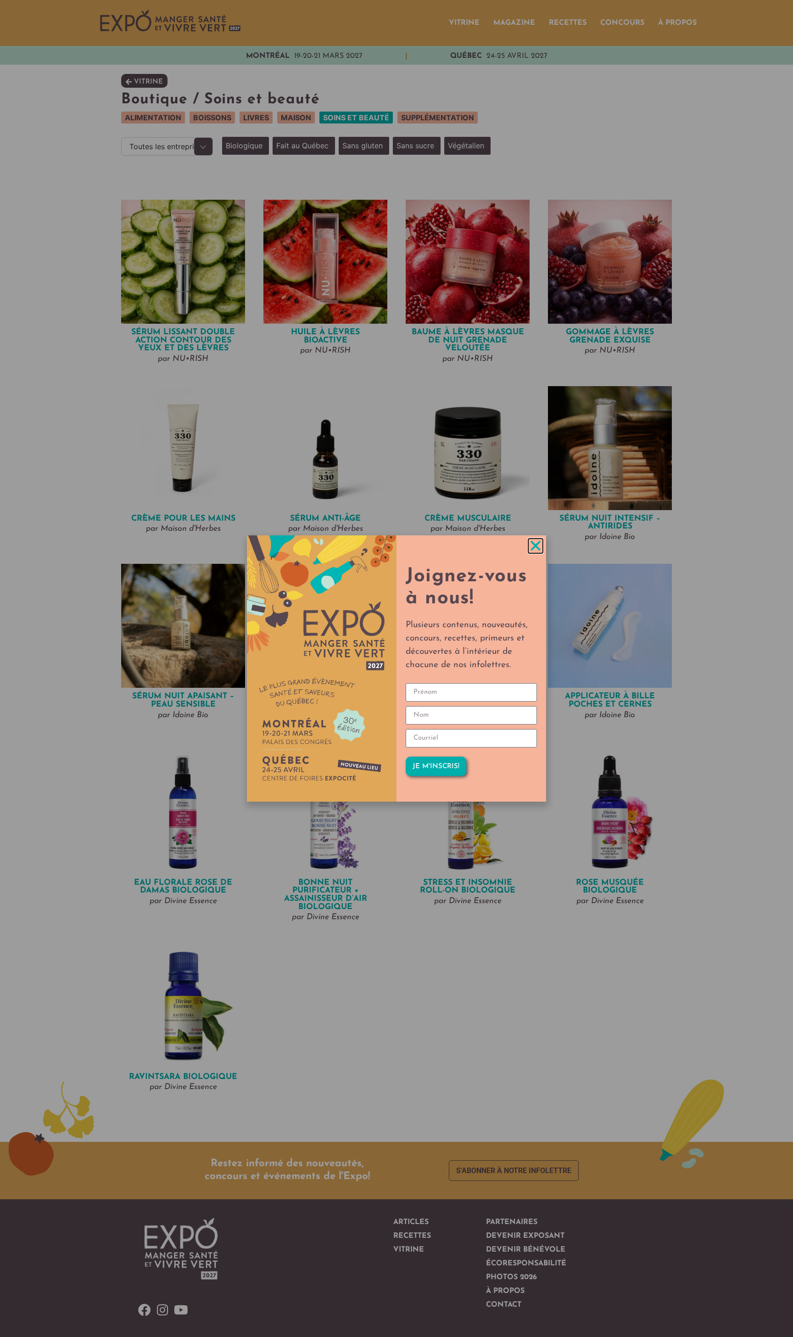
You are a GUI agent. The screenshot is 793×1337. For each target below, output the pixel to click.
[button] (535, 546)
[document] (396, 668)
